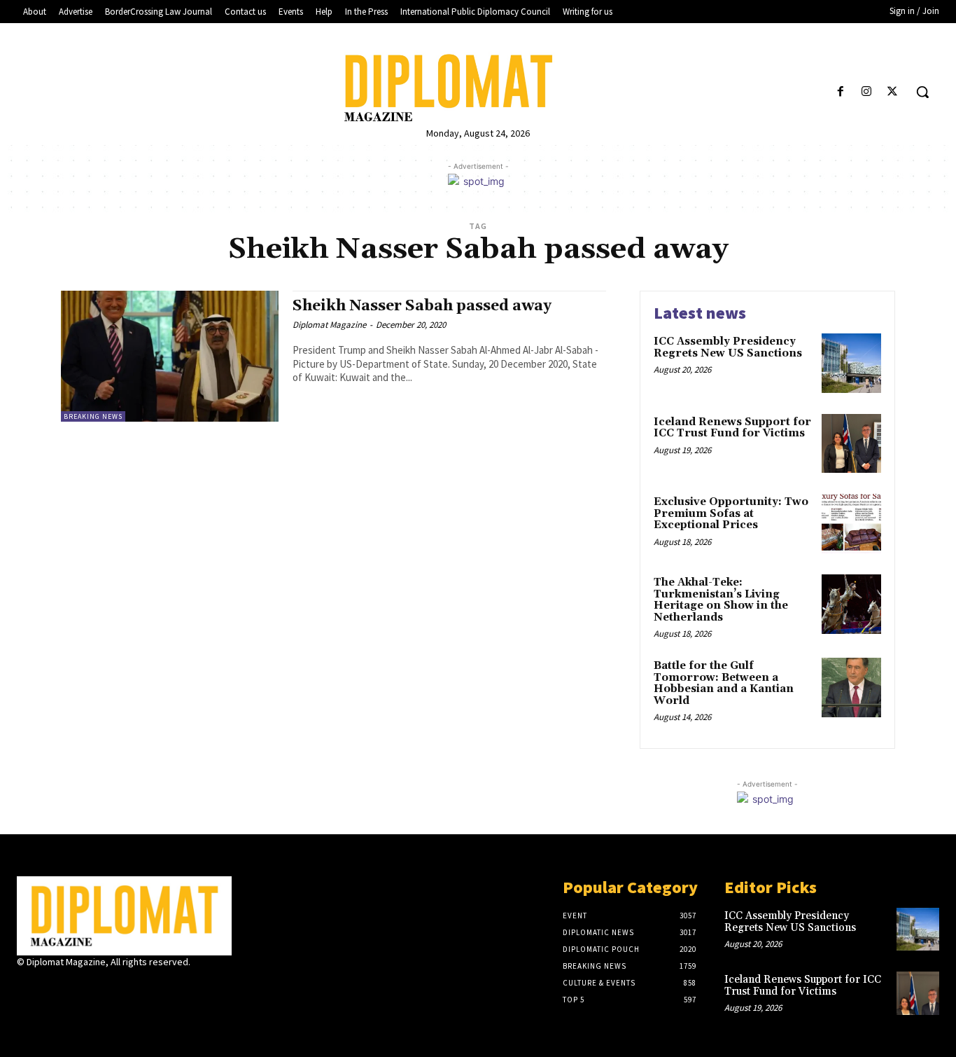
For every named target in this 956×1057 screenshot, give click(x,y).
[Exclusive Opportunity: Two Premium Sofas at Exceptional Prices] (851, 523)
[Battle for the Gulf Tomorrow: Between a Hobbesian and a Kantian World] (851, 687)
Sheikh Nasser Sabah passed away (422, 306)
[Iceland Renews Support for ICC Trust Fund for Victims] (851, 444)
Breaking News (93, 416)
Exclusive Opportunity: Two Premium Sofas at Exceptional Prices (731, 513)
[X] (892, 92)
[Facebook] (840, 92)
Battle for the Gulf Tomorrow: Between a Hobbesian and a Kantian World (724, 683)
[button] (922, 92)
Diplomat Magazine (329, 325)
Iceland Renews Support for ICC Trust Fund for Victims (732, 428)
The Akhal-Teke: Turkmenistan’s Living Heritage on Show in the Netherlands (721, 600)
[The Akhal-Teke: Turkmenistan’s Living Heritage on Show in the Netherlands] (851, 604)
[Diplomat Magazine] (478, 88)
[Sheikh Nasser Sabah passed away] (170, 356)
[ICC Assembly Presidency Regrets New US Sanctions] (851, 363)
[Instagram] (866, 92)
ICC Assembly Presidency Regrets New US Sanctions (728, 347)
